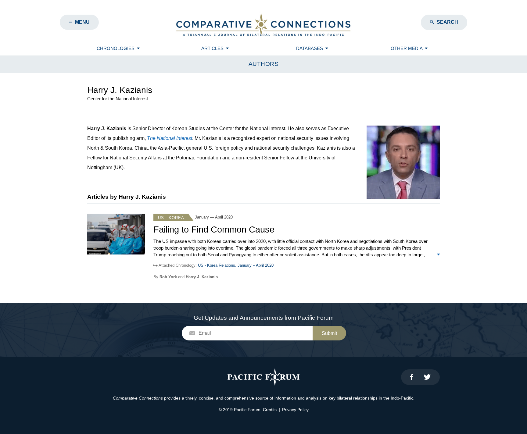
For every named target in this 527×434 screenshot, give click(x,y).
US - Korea (171, 217)
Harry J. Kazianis (202, 277)
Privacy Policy (295, 409)
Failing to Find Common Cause (213, 229)
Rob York (168, 277)
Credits (270, 409)
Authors (264, 64)
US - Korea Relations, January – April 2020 (236, 265)
